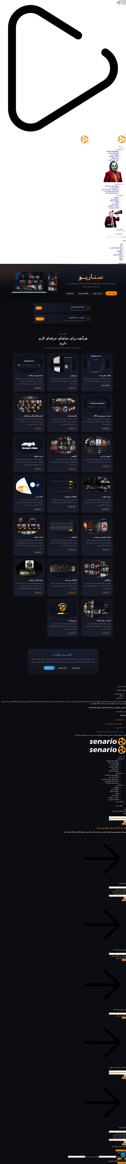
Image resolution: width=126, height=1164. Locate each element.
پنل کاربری (119, 698)
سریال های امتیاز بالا (112, 193)
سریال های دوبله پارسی (111, 191)
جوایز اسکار (115, 158)
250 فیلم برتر (115, 154)
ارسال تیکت (115, 204)
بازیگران (116, 197)
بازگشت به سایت (120, 1150)
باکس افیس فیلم (113, 153)
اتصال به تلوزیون (114, 207)
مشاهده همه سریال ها (112, 186)
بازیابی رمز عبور (121, 958)
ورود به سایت (121, 1163)
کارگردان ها (115, 199)
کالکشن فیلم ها (114, 156)
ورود (38, 308)
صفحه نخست (118, 694)
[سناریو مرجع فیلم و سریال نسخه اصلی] (89, 143)
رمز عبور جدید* (121, 1157)
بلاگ (121, 696)
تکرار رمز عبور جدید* (92, 1157)
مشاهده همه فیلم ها (112, 151)
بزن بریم (39, 319)
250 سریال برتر (114, 187)
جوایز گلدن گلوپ (113, 160)
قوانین (117, 202)
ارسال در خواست (113, 206)
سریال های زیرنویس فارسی (110, 189)
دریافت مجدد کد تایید (119, 894)
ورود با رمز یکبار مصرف (118, 956)
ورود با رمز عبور (121, 889)
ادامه (124, 824)
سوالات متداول (114, 200)
